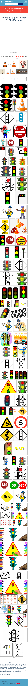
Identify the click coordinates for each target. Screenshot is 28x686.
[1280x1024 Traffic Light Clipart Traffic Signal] (20, 375)
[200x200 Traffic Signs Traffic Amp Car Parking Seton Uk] (20, 422)
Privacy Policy (5, 683)
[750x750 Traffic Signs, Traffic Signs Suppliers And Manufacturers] (7, 422)
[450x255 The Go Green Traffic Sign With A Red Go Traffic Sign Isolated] (18, 485)
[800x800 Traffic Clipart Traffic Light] (22, 171)
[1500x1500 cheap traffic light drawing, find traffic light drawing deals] (5, 507)
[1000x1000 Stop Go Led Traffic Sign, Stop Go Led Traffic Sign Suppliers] (7, 252)
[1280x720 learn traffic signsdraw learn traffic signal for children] (20, 516)
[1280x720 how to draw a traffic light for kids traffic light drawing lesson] (19, 575)
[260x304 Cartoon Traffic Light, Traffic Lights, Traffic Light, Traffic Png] (7, 91)
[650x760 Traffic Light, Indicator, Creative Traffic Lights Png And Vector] (21, 198)
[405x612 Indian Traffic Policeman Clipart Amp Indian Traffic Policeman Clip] (3, 143)
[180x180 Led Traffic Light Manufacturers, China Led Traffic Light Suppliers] (7, 400)
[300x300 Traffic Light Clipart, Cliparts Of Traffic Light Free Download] (11, 412)
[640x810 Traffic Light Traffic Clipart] (4, 162)
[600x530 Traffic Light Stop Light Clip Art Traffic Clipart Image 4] (8, 387)
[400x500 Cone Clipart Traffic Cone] (22, 105)
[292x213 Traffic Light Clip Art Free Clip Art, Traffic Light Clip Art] (21, 143)
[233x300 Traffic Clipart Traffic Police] (6, 131)
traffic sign (18, 79)
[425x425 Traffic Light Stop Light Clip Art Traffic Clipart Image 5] (8, 279)
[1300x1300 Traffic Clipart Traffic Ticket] (7, 212)
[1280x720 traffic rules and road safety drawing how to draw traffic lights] (19, 507)
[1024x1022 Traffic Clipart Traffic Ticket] (20, 325)
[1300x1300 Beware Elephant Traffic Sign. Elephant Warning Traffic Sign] (7, 496)
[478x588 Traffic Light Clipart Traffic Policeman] (22, 352)
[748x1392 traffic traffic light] (19, 650)
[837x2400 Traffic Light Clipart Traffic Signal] (14, 171)
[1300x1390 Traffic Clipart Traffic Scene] (20, 339)
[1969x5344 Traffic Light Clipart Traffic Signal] (2, 241)
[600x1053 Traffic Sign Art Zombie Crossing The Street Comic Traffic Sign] (4, 227)
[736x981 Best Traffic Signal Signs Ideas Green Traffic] (10, 143)
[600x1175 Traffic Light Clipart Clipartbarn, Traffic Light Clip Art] (2, 152)
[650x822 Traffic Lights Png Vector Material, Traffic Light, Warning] (5, 313)
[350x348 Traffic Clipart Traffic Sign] (20, 131)
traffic (11, 79)
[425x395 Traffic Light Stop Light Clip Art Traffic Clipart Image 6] (22, 152)
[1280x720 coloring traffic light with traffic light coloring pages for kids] (13, 621)
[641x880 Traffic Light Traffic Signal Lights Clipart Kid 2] (13, 162)
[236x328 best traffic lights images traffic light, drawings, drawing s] (3, 609)
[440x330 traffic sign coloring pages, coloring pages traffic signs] (6, 516)
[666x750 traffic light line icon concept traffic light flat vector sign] (7, 650)
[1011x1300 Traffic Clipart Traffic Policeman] (21, 212)
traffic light (5, 79)
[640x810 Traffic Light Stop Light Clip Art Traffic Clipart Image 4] (6, 473)
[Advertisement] (14, 37)
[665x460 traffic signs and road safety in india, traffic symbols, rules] (6, 524)
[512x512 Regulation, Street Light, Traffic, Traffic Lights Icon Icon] (5, 171)
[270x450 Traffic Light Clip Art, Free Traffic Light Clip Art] (23, 252)
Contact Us (12, 683)
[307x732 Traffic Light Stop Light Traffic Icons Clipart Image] (2, 304)
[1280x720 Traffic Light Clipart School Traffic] (19, 304)
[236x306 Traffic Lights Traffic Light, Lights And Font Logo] (6, 339)
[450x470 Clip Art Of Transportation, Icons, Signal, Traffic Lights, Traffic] (21, 118)
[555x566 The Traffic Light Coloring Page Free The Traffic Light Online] (20, 400)
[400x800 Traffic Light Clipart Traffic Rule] (13, 461)
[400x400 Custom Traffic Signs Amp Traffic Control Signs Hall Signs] (22, 412)
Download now (16, 10)
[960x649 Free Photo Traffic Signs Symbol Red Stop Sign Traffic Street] (18, 313)
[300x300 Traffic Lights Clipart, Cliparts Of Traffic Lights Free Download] (7, 198)
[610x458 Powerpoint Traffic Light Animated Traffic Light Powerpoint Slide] (9, 293)
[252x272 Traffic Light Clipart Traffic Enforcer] (5, 461)
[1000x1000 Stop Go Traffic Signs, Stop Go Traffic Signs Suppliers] (21, 241)
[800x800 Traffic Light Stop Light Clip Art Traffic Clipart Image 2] (11, 152)
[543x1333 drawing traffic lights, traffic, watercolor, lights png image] (9, 609)
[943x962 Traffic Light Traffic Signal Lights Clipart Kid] (7, 184)
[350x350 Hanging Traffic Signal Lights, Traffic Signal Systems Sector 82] (22, 162)
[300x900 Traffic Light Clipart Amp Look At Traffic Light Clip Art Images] (16, 252)
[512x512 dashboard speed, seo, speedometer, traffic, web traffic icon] (5, 575)
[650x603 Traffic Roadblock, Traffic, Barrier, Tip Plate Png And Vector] (18, 227)
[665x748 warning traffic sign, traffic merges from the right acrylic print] (22, 600)
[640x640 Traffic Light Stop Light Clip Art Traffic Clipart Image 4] (7, 118)
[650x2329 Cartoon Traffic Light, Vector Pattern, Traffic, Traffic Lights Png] (14, 105)
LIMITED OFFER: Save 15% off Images (13, 56)
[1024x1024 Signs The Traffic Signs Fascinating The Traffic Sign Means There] (7, 435)
